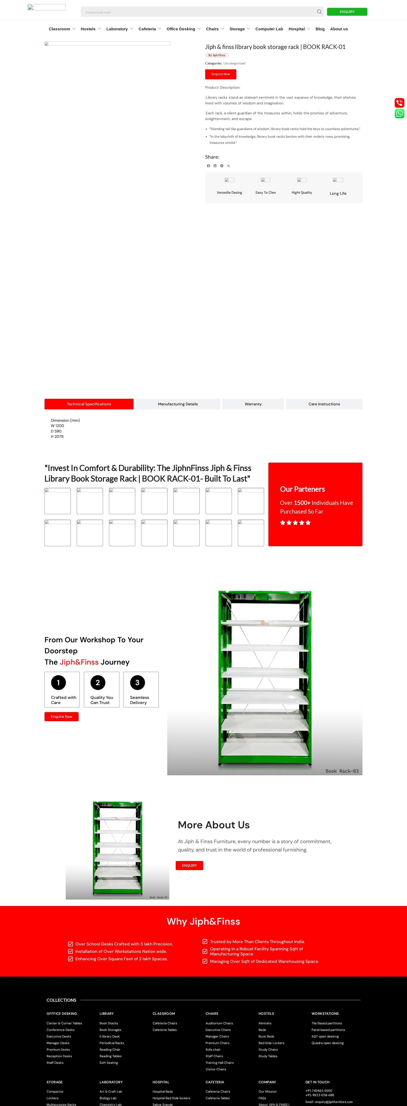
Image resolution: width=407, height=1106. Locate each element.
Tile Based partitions (327, 1023)
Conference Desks (61, 1030)
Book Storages (110, 1030)
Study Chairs (268, 1049)
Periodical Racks (112, 1043)
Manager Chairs (217, 1036)
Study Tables (268, 1056)
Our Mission (268, 1091)
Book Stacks (109, 1023)
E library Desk (110, 1036)
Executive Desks (59, 1036)
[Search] (319, 12)
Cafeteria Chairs (165, 1023)
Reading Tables (111, 1056)
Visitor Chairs (216, 1069)
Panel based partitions (328, 1030)
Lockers (53, 1098)
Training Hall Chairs (220, 1063)
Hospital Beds (163, 1091)
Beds (262, 1030)
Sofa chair (213, 1049)
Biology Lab (108, 1098)
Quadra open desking (328, 1043)
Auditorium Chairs (219, 1023)
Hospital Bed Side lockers (171, 1098)
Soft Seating (109, 1063)
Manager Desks (58, 1043)
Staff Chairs (214, 1056)
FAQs (262, 1098)
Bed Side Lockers (271, 1043)
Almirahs (265, 1023)
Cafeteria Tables (165, 1030)
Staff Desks (55, 1063)
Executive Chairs (218, 1030)
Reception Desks (59, 1056)
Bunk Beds (266, 1036)
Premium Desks (58, 1049)
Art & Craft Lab (111, 1091)
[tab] (89, 404)
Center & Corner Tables (64, 1023)
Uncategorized (234, 63)
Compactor (55, 1091)
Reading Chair (110, 1049)
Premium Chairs (218, 1043)
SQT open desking (325, 1036)
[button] (208, 165)
